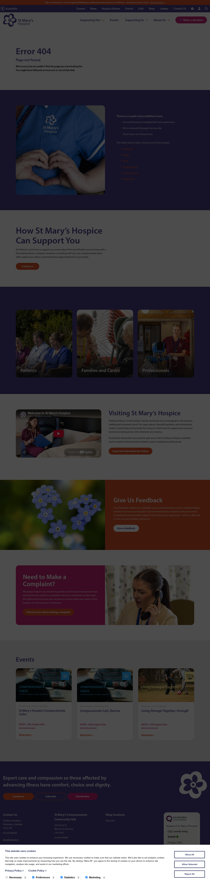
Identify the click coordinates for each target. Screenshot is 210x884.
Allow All (189, 854)
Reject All (189, 874)
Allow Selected (189, 864)
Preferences (43, 877)
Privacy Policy (14, 870)
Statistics (69, 877)
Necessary (15, 877)
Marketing (95, 877)
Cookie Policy (37, 870)
